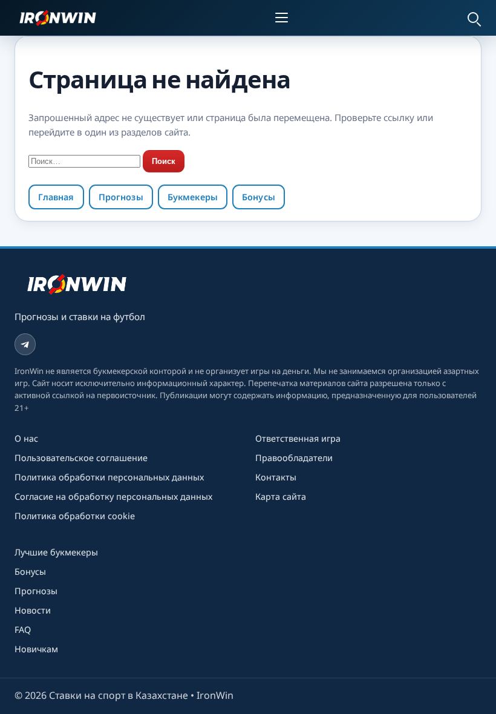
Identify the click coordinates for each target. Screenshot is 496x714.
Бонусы (258, 197)
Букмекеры (193, 197)
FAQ (23, 629)
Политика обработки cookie (75, 516)
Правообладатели (294, 457)
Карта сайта (280, 496)
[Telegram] (25, 344)
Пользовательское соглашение (81, 457)
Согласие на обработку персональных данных (113, 496)
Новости (33, 610)
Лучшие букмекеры (56, 552)
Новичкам (36, 649)
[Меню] (283, 17)
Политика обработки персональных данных (109, 477)
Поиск (163, 161)
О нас (26, 438)
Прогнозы (121, 197)
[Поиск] (473, 17)
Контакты (275, 477)
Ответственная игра (298, 438)
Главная (56, 197)
